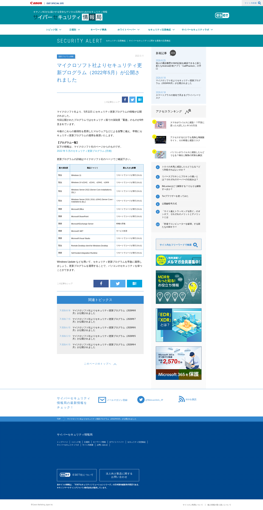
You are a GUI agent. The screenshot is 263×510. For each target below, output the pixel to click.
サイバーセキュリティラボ (68, 445)
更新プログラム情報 (66, 56)
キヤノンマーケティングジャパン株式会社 (36, 3)
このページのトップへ (97, 363)
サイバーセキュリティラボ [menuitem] (195, 29)
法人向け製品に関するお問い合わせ (119, 475)
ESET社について (83, 475)
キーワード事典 (99, 29)
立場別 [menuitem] (72, 29)
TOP (59, 419)
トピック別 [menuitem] (51, 29)
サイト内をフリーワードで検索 (176, 244)
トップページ (62, 442)
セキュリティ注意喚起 (136, 442)
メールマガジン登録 (117, 400)
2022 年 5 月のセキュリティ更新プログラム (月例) (84, 151)
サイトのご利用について (193, 505)
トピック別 (76, 442)
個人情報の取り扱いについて (219, 505)
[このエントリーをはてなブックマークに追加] (140, 100)
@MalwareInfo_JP (154, 400)
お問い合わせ (102, 445)
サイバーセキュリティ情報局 (67, 17)
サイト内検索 (251, 3)
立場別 (86, 442)
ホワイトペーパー (116, 442)
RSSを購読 (191, 399)
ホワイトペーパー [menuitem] (126, 29)
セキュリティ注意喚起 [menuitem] (159, 29)
